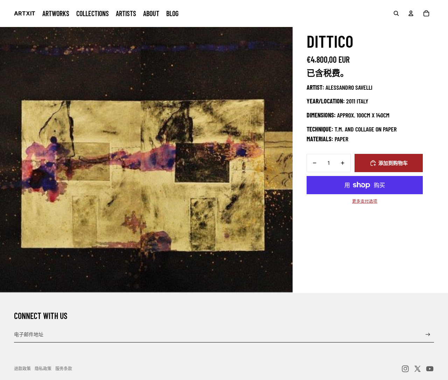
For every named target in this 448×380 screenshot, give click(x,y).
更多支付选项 (364, 201)
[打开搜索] (396, 13)
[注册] (428, 334)
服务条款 (63, 368)
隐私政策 (43, 368)
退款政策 (22, 368)
